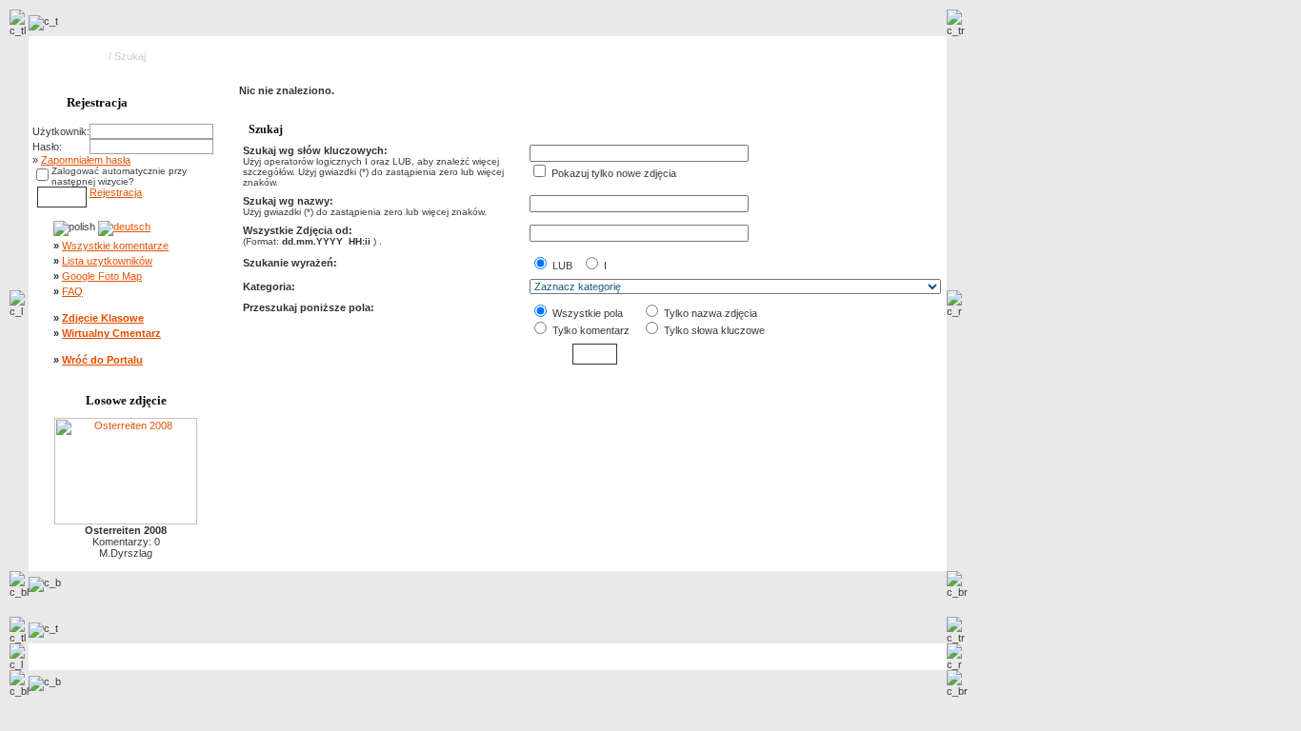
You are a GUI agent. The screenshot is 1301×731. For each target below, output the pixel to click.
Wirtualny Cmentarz (111, 333)
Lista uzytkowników (107, 261)
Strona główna (73, 56)
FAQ (72, 291)
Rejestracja (116, 192)
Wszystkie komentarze (115, 245)
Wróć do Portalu (102, 360)
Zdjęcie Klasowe (103, 318)
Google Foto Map (102, 276)
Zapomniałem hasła (85, 160)
